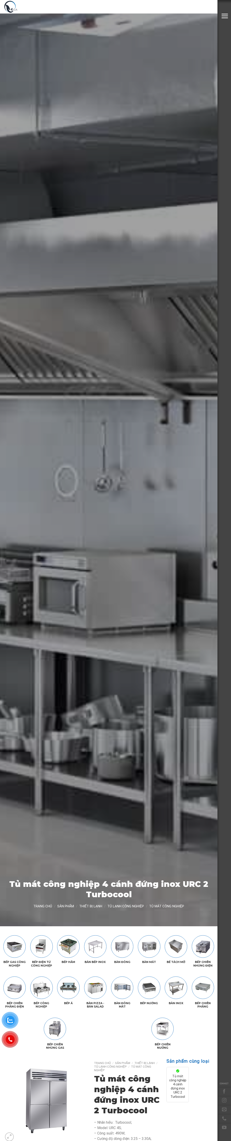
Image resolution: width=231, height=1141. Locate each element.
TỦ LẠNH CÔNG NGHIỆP (125, 906)
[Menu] (225, 16)
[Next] (80, 1100)
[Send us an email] (224, 1109)
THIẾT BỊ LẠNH (90, 906)
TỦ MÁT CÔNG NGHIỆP (166, 906)
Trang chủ (42, 906)
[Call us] (224, 1118)
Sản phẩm (65, 906)
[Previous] (11, 1100)
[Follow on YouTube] (224, 1127)
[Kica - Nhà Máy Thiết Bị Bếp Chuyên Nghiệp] (26, 7)
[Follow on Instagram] (224, 1100)
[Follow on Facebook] (224, 1091)
